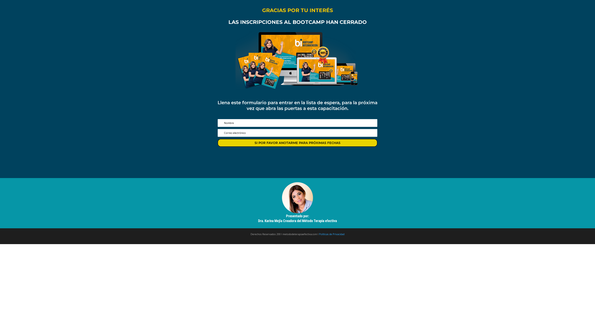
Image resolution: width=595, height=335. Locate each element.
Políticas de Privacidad (331, 234)
